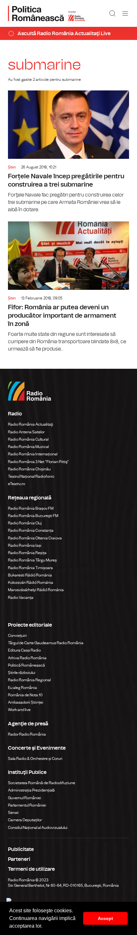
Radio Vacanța (20, 597)
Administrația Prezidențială (31, 790)
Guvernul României (24, 798)
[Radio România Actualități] (46, 13)
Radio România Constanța (31, 530)
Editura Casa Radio (24, 650)
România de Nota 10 (25, 695)
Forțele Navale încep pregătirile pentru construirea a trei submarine (68, 151)
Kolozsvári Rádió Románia (30, 582)
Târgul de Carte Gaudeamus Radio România (45, 643)
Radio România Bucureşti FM (33, 516)
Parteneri (19, 859)
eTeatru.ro (16, 484)
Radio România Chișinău (29, 469)
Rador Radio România (27, 734)
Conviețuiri (17, 636)
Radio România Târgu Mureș (32, 560)
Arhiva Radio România (27, 658)
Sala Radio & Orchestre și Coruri (35, 759)
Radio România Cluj (25, 523)
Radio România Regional (29, 680)
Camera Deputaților (25, 820)
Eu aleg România (22, 688)
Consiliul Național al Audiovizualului (38, 828)
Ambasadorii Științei (25, 702)
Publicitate (21, 849)
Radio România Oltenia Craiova (35, 538)
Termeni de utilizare (31, 869)
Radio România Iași (24, 545)
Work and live (19, 710)
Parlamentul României (27, 805)
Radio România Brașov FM (31, 508)
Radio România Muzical (28, 447)
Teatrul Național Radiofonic (31, 476)
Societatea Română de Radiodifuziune (41, 783)
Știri (12, 167)
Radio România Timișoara (30, 568)
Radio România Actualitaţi (30, 424)
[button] (45, 927)
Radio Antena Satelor (26, 432)
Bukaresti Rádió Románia (30, 575)
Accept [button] (105, 918)
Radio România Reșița (27, 553)
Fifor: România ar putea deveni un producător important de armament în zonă (68, 287)
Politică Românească (26, 665)
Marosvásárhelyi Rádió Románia (36, 590)
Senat (13, 813)
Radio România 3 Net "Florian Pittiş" (38, 462)
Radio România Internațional (32, 454)
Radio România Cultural (28, 439)
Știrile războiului (21, 673)
